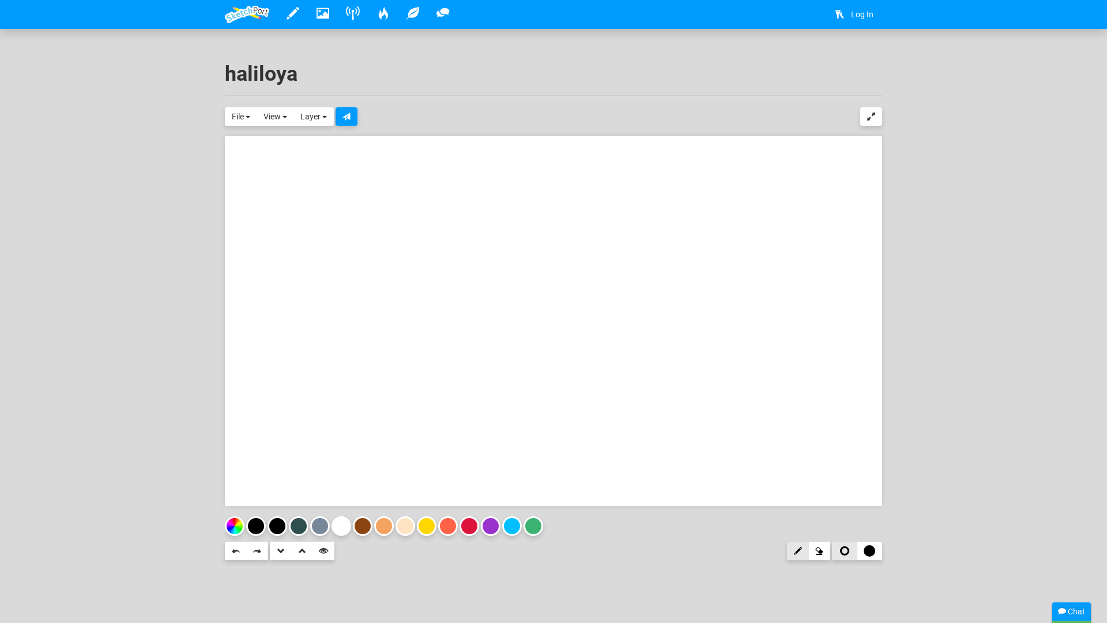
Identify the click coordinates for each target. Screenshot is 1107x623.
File (239, 116)
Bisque (405, 526)
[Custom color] (234, 526)
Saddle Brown (362, 526)
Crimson (469, 526)
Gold (426, 526)
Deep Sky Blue (512, 526)
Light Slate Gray (320, 526)
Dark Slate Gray (298, 526)
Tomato (448, 526)
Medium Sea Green (533, 526)
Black (277, 526)
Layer (311, 116)
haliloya (261, 73)
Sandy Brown (384, 526)
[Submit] (346, 116)
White (341, 526)
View (273, 116)
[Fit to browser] (871, 116)
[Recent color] (256, 526)
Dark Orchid (490, 526)
